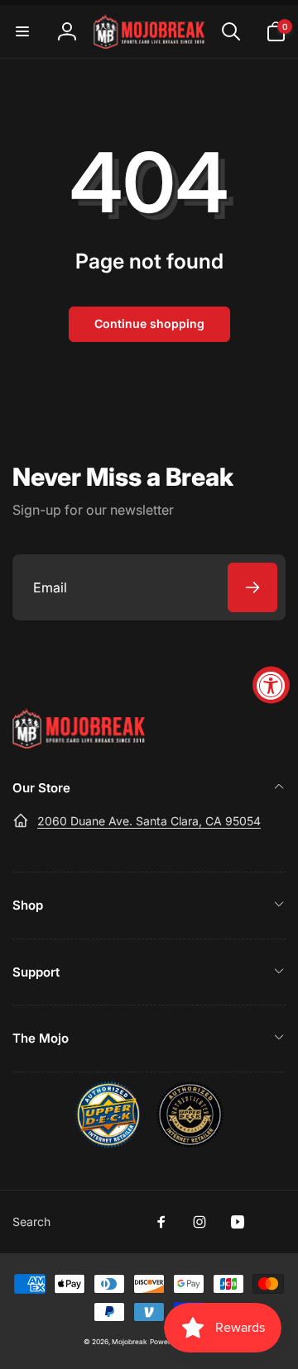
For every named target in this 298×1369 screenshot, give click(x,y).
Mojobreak (129, 1342)
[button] (22, 31)
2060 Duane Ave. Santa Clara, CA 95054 (149, 821)
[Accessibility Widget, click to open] (271, 684)
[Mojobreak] (78, 743)
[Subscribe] (252, 587)
